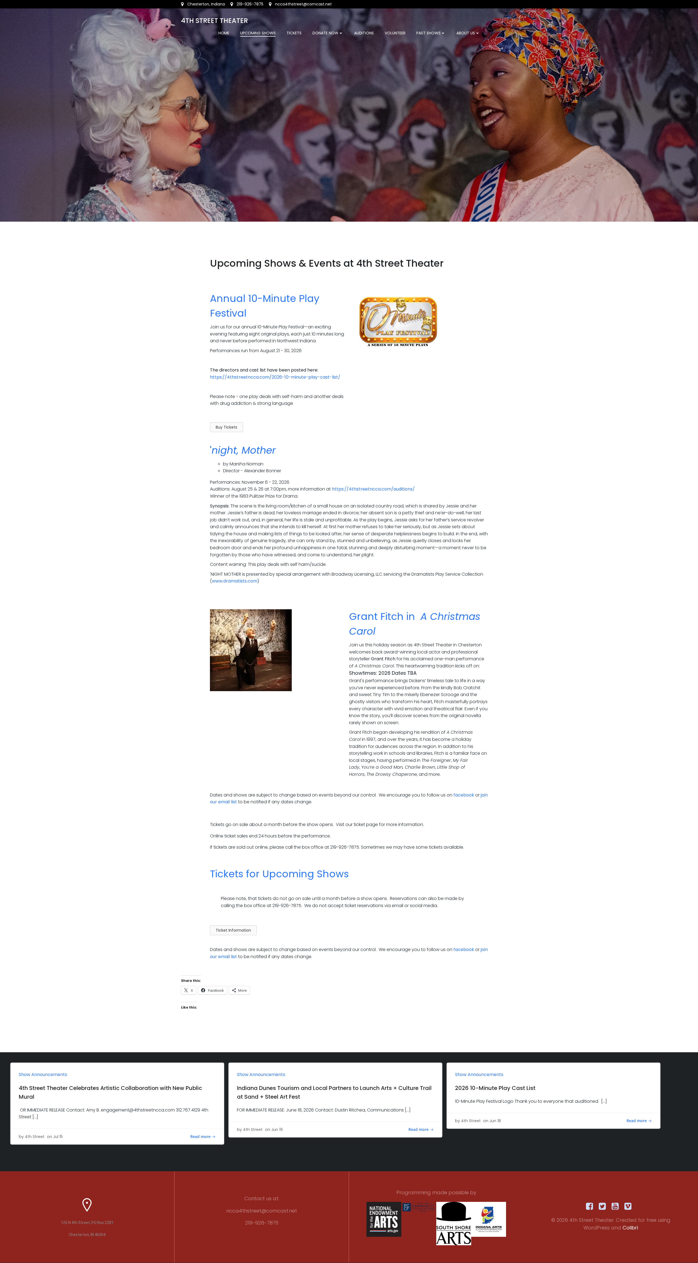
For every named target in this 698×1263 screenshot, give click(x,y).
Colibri (630, 1227)
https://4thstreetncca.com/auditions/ (373, 489)
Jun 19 (277, 1129)
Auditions (364, 33)
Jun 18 (495, 1121)
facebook (463, 795)
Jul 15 (58, 1136)
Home (223, 33)
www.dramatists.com (234, 581)
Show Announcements (43, 1074)
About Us (465, 33)
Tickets (294, 33)
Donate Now (325, 33)
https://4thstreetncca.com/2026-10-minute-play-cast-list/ (275, 377)
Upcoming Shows (258, 33)
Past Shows (428, 33)
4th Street (34, 1136)
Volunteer (395, 33)
